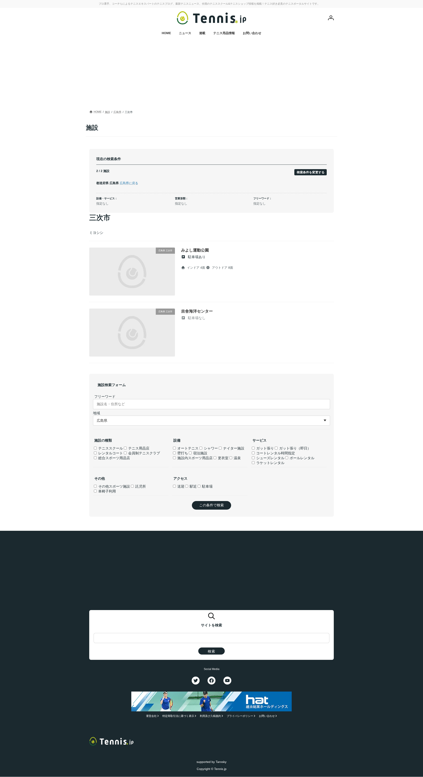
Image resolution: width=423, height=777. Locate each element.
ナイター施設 (233, 448)
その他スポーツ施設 (113, 486)
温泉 (237, 458)
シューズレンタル (269, 458)
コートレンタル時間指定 (275, 453)
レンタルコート (110, 453)
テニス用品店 (138, 448)
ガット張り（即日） (294, 448)
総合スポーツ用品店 (113, 458)
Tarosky (221, 762)
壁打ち (182, 453)
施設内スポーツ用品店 (194, 458)
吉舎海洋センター (197, 311)
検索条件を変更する (311, 172)
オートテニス (187, 448)
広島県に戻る (129, 183)
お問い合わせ (267, 716)
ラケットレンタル (269, 463)
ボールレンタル (301, 458)
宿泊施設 (199, 453)
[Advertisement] (211, 76)
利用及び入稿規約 (210, 716)
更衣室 (222, 458)
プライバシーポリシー (240, 716)
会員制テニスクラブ (143, 453)
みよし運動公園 (195, 250)
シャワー (210, 448)
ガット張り (264, 448)
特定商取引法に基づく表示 (178, 716)
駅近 (193, 486)
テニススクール (110, 448)
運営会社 (151, 716)
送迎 (180, 486)
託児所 (140, 486)
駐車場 (207, 486)
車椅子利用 (106, 491)
